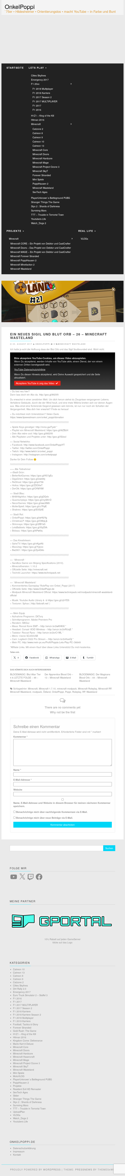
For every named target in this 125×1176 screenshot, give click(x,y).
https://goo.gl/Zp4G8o (33, 550)
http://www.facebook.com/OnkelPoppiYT (44, 444)
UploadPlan (19, 1111)
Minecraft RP (104, 688)
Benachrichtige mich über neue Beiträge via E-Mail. (44, 817)
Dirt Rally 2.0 (19, 988)
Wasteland (91, 691)
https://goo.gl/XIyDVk (36, 527)
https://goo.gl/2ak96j (34, 478)
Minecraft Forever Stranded (24, 256)
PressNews (83, 1169)
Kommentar (20, 736)
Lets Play (37, 67)
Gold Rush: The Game (24, 1030)
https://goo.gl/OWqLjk (36, 520)
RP (83, 691)
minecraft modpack (67, 688)
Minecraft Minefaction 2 (22, 264)
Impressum (19, 1151)
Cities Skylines (38, 75)
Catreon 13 (38, 145)
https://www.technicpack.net (46, 572)
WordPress (52, 1169)
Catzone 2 (38, 128)
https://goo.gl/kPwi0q (31, 530)
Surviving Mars (38, 210)
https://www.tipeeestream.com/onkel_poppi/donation (37, 417)
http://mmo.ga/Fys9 (46, 427)
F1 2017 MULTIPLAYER (45, 101)
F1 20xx (35, 83)
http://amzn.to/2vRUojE (59, 629)
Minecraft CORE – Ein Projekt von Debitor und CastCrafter (40, 243)
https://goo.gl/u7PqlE (36, 506)
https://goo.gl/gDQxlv (38, 496)
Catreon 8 (38, 133)
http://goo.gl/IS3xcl (56, 436)
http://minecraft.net (37, 569)
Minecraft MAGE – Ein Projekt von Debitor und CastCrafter (40, 252)
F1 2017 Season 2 (42, 97)
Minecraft (36, 124)
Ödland (47, 691)
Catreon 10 (38, 141)
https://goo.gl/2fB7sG (34, 524)
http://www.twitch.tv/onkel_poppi (36, 451)
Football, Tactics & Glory (25, 1024)
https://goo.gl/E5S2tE (33, 509)
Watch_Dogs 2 (38, 223)
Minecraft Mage (41, 162)
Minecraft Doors (41, 154)
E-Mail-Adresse (22, 779)
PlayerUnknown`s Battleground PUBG (50, 197)
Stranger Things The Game (45, 202)
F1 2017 (37, 105)
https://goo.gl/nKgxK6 (32, 543)
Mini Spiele (38, 179)
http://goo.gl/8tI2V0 (49, 394)
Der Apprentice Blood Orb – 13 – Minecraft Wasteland (59, 676)
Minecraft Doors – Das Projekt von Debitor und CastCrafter (40, 247)
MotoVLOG (18, 1076)
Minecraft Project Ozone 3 (46, 166)
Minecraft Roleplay (87, 688)
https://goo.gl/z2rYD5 (58, 600)
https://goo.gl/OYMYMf (32, 488)
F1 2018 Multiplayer (43, 88)
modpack (37, 691)
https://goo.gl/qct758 (32, 482)
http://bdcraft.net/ (40, 603)
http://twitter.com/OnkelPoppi (35, 448)
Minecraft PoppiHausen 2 (23, 260)
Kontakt (17, 1154)
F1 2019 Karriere (22, 1021)
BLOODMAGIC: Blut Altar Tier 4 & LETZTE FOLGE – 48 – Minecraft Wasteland (25, 677)
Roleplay (76, 691)
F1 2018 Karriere (41, 93)
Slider (16, 1095)
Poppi (68, 691)
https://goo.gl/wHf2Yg (36, 517)
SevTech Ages (40, 192)
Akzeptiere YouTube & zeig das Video (35, 383)
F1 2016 (37, 109)
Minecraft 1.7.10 (47, 688)
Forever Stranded (42, 175)
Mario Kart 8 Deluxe (23, 1043)
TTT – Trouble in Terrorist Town (47, 214)
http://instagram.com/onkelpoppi (40, 454)
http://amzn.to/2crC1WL (49, 632)
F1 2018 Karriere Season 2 (27, 1014)
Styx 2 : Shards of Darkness (45, 206)
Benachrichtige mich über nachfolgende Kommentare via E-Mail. (52, 812)
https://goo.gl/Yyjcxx (33, 546)
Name (17, 769)
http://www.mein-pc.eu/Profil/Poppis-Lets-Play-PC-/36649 (51, 642)
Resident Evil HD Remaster (27, 1089)
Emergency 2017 (40, 79)
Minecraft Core (40, 150)
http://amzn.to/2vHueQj (60, 639)
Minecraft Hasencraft (24, 1056)
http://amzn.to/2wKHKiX (52, 626)
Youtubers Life (38, 218)
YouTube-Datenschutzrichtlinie (29, 369)
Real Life (86, 230)
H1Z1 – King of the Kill (42, 115)
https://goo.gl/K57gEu (42, 475)
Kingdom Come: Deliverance (27, 1040)
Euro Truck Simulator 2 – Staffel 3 (30, 995)
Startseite (15, 67)
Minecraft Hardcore (42, 158)
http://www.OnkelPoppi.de (41, 588)
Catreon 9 (38, 137)
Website (17, 789)
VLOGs (84, 238)
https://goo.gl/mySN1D (39, 499)
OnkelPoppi (20, 6)
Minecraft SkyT (40, 171)
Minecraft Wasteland (43, 187)
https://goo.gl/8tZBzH (57, 430)
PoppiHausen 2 (40, 183)
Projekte (14, 230)
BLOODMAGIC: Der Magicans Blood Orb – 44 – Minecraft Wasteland (94, 677)
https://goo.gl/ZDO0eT (31, 485)
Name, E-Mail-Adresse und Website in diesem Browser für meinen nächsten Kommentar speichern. (61, 804)
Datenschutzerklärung (24, 1148)
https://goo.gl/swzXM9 (38, 503)
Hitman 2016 (37, 119)
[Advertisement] (62, 39)
